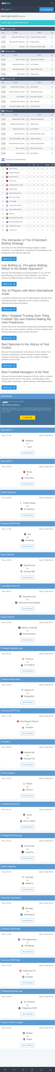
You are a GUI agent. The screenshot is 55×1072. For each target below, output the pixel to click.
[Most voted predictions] (32, 1070)
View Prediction (27, 453)
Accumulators (46, 9)
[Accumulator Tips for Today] (23, 1070)
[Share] (50, 1070)
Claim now (27, 417)
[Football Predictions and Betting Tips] (7, 2)
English (7, 9)
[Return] (5, 1070)
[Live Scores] (41, 1070)
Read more (8, 259)
